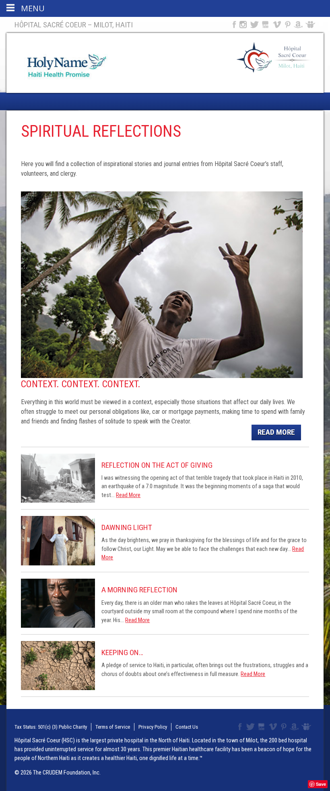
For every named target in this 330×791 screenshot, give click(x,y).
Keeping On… (122, 652)
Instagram (243, 24)
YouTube (266, 24)
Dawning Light (126, 527)
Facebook (233, 24)
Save (321, 784)
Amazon (298, 24)
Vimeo (278, 24)
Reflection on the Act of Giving (156, 465)
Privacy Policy (152, 727)
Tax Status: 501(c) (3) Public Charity (50, 727)
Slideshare (312, 24)
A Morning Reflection (139, 589)
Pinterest (288, 24)
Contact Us (186, 727)
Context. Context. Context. (80, 384)
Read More (276, 432)
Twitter (254, 24)
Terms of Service (112, 727)
